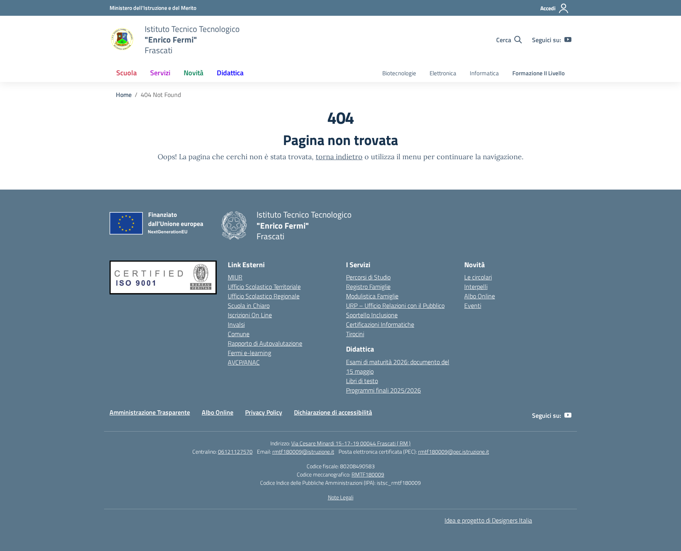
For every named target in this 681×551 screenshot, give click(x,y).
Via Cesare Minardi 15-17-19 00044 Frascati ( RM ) (351, 443)
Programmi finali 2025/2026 (383, 390)
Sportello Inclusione (372, 315)
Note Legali (341, 497)
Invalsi (236, 324)
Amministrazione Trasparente (150, 412)
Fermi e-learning (249, 352)
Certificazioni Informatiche (380, 324)
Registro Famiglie (368, 286)
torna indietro (339, 156)
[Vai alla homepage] (122, 40)
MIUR (235, 277)
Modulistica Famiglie (372, 296)
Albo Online (479, 296)
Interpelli (475, 286)
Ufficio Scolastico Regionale (264, 296)
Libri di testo (362, 380)
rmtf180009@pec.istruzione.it (453, 451)
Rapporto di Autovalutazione (265, 343)
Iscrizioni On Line (250, 315)
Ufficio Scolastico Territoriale (264, 286)
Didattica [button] (230, 72)
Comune (238, 334)
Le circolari (478, 277)
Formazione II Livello (538, 73)
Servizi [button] (160, 72)
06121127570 (235, 451)
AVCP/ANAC (244, 362)
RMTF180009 (368, 474)
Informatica (484, 73)
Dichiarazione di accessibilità (333, 412)
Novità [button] (193, 72)
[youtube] (567, 39)
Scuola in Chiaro (249, 305)
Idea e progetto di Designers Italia (488, 520)
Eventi (472, 305)
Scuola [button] (126, 72)
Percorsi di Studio (368, 277)
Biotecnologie (399, 73)
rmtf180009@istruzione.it (303, 451)
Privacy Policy (263, 412)
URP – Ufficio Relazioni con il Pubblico (395, 305)
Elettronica (443, 73)
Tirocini (355, 334)
